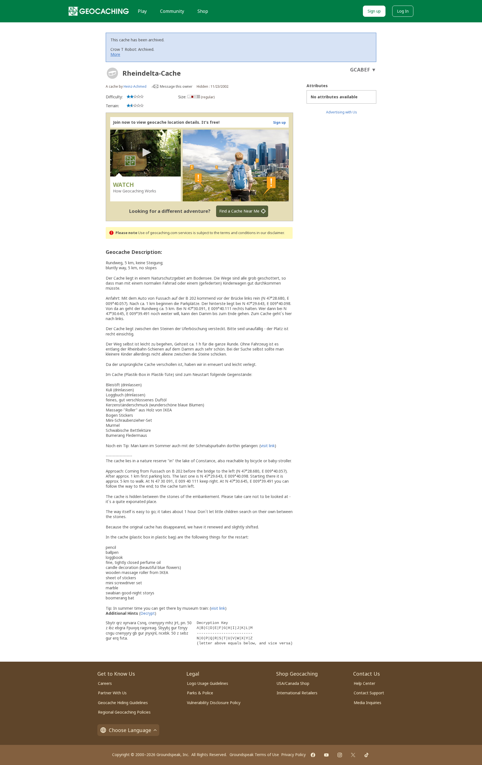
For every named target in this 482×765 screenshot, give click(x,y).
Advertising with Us (341, 112)
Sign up (374, 11)
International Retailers (297, 692)
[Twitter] (353, 755)
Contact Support (369, 692)
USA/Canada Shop (293, 683)
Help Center (364, 683)
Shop (202, 11)
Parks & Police (200, 692)
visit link (268, 445)
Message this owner (176, 86)
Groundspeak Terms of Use (254, 754)
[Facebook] (313, 755)
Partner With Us (112, 692)
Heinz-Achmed (135, 86)
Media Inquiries (367, 702)
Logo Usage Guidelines (207, 683)
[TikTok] (366, 755)
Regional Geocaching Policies (124, 712)
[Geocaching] (99, 11)
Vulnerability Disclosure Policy (213, 702)
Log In (403, 11)
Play (142, 11)
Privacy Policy (293, 754)
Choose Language (130, 730)
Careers (105, 683)
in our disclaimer (270, 232)
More (115, 54)
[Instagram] (339, 755)
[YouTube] (326, 755)
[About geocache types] (112, 73)
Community (172, 11)
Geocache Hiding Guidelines (123, 702)
